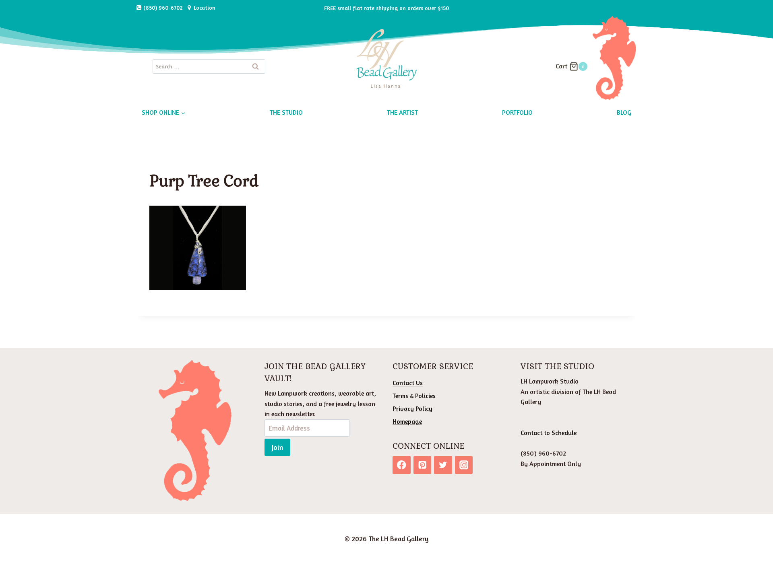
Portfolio (517, 112)
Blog (624, 112)
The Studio (286, 112)
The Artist (402, 112)
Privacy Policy (412, 408)
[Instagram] (464, 465)
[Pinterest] (422, 465)
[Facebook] (402, 465)
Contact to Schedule (549, 433)
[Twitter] (443, 465)
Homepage (407, 421)
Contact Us (408, 383)
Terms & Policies (414, 396)
